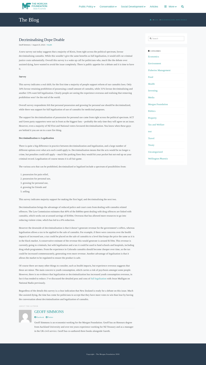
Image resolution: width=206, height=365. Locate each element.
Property (152, 118)
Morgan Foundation (158, 104)
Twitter (50, 317)
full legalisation (99, 278)
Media (151, 97)
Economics (153, 56)
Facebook (40, 317)
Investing (153, 90)
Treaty (151, 145)
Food (150, 77)
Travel (151, 138)
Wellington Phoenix (158, 158)
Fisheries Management (159, 70)
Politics (152, 111)
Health (49, 45)
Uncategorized (155, 152)
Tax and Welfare (156, 124)
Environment (154, 63)
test (150, 131)
